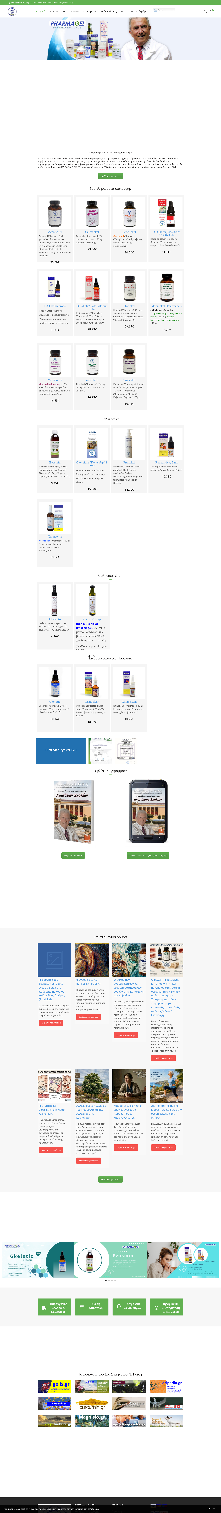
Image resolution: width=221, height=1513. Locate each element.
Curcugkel (129, 231)
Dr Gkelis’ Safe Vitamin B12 (92, 307)
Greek (160, 10)
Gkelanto (55, 619)
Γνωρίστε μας (57, 11)
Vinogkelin (55, 380)
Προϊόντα (76, 11)
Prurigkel (129, 462)
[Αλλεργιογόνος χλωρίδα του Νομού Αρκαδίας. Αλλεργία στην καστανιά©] (92, 1086)
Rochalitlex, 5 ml (166, 462)
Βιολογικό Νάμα (92, 619)
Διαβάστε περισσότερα (110, 176)
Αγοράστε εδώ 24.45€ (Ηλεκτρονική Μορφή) (148, 855)
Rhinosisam (129, 701)
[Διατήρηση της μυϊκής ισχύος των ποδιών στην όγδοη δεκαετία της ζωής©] (167, 1086)
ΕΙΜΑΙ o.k (211, 1509)
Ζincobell (92, 380)
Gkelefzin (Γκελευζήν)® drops (92, 464)
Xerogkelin (55, 536)
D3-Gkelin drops (55, 306)
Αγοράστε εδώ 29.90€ (73, 855)
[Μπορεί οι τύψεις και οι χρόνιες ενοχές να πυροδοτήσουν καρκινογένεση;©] (129, 1086)
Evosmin (54, 462)
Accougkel (55, 231)
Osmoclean (92, 701)
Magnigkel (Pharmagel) (166, 306)
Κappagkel (129, 380)
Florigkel (129, 306)
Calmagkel (92, 231)
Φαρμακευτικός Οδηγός (101, 11)
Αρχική (40, 11)
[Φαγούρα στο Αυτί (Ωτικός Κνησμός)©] (92, 960)
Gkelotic (54, 701)
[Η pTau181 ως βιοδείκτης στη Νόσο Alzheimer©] (54, 1086)
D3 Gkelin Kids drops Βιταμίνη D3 (166, 233)
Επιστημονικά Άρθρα (133, 11)
